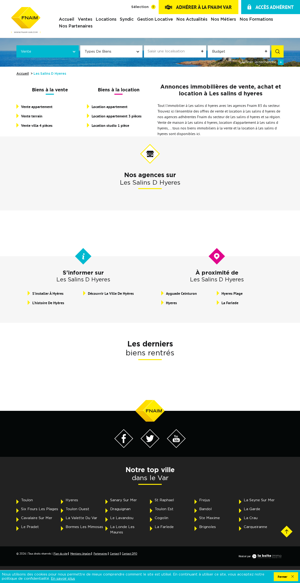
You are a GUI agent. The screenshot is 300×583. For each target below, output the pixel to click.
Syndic (127, 20)
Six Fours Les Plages (39, 509)
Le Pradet (30, 527)
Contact (114, 553)
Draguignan (120, 509)
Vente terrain (31, 116)
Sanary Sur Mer (123, 500)
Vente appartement (36, 106)
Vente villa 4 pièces (36, 125)
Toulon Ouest (77, 509)
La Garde (252, 509)
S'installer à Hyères (48, 293)
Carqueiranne (255, 527)
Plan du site (60, 553)
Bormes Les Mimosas (84, 527)
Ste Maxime (209, 518)
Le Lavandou (121, 518)
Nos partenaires (76, 26)
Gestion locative (155, 20)
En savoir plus (63, 578)
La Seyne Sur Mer (259, 500)
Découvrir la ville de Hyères (111, 293)
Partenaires (100, 553)
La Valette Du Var (81, 518)
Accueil (66, 20)
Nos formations (256, 20)
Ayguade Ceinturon (181, 293)
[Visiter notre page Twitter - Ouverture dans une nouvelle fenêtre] (150, 446)
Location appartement (110, 106)
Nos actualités (191, 20)
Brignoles (207, 527)
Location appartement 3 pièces (117, 116)
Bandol (205, 509)
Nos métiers (223, 20)
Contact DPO (129, 553)
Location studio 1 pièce (110, 125)
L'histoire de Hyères (48, 302)
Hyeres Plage (232, 293)
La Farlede (229, 302)
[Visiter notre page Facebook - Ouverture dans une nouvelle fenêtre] (123, 446)
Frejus (204, 500)
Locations (106, 20)
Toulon (27, 500)
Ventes (85, 20)
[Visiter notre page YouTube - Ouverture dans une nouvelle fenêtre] (176, 446)
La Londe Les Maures (122, 529)
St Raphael (164, 500)
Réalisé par (245, 556)
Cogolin (161, 518)
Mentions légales (80, 553)
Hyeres (171, 302)
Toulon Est (164, 509)
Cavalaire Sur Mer (36, 518)
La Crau (251, 518)
